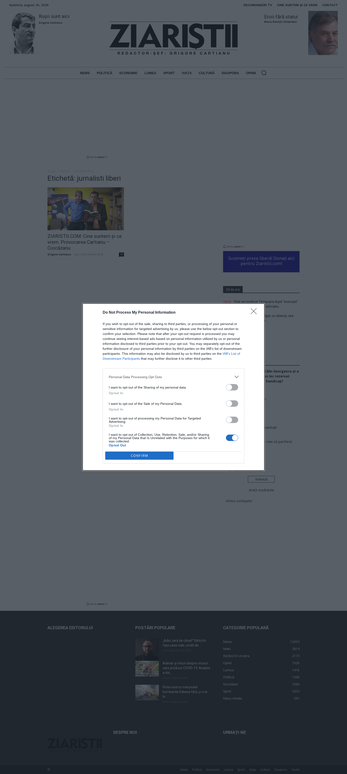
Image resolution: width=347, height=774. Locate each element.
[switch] (232, 387)
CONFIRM (139, 456)
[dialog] (173, 387)
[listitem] (173, 376)
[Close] (255, 312)
